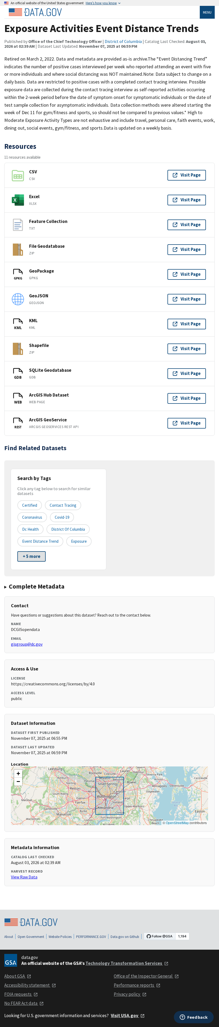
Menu (207, 12)
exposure (79, 541)
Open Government (31, 936)
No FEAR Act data (21, 1003)
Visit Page (191, 175)
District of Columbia (123, 41)
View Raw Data (24, 877)
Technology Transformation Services (124, 963)
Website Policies (60, 936)
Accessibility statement (27, 985)
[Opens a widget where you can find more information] (194, 1017)
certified (29, 505)
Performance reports (134, 985)
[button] (18, 774)
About (8, 936)
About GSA (15, 976)
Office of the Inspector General (143, 976)
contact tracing (63, 505)
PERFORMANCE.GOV (91, 936)
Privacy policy (127, 994)
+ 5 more (31, 556)
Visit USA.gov (125, 1015)
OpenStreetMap (177, 822)
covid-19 (62, 517)
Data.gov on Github (125, 936)
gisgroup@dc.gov (26, 644)
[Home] (35, 12)
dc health (30, 529)
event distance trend (40, 541)
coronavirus (32, 517)
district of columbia (68, 529)
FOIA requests (18, 994)
